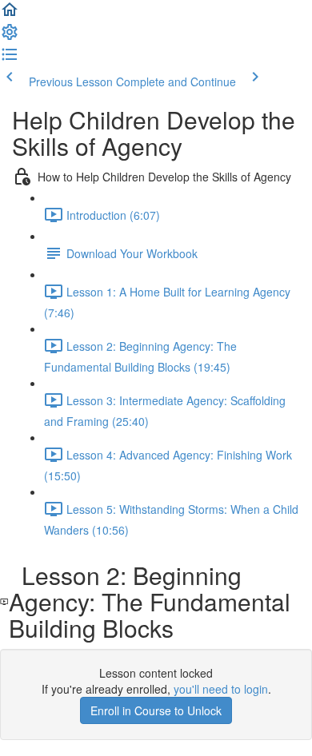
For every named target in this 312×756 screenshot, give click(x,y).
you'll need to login (221, 689)
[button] (9, 14)
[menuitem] (9, 37)
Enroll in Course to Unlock (156, 710)
